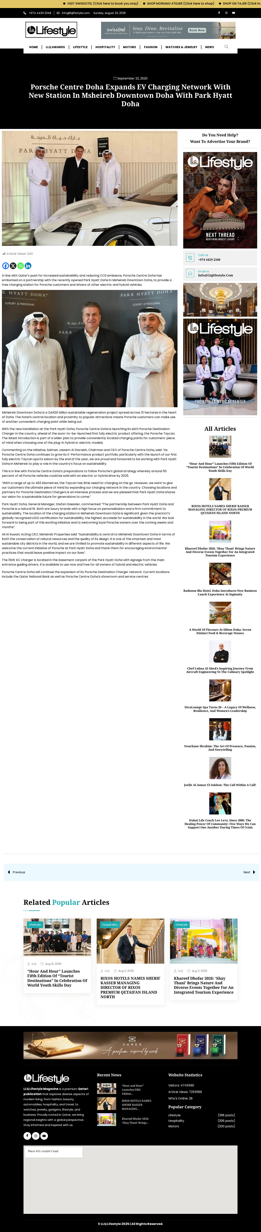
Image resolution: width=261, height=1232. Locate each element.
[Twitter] (36, 1136)
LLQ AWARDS (55, 47)
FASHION (150, 47)
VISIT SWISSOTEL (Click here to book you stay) (66, 3)
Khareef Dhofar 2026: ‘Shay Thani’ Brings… (135, 1121)
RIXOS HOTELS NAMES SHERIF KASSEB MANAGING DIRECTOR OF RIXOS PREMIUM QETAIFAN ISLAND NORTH (220, 509)
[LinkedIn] (44, 1136)
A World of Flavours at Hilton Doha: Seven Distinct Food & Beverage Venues (220, 631)
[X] (13, 265)
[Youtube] (233, 13)
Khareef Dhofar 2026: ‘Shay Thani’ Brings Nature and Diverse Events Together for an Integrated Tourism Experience (220, 551)
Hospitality (110, 925)
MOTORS (129, 47)
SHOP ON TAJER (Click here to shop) (214, 3)
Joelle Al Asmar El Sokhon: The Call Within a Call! (220, 785)
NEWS (209, 47)
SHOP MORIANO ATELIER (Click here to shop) (144, 3)
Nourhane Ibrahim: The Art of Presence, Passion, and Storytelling (220, 747)
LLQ (34, 964)
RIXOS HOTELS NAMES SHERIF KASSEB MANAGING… (136, 1105)
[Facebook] (219, 13)
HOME (33, 47)
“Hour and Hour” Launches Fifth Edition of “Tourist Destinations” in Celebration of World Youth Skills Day (220, 467)
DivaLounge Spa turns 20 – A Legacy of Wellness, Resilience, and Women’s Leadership (220, 708)
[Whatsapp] (20, 265)
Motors (173, 1126)
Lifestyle (35, 925)
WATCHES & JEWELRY (181, 47)
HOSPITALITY (105, 47)
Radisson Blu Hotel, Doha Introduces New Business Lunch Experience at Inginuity (220, 592)
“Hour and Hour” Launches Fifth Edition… (133, 1090)
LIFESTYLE (80, 47)
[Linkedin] (28, 265)
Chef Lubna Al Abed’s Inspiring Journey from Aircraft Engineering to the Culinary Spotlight (220, 670)
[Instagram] (226, 13)
